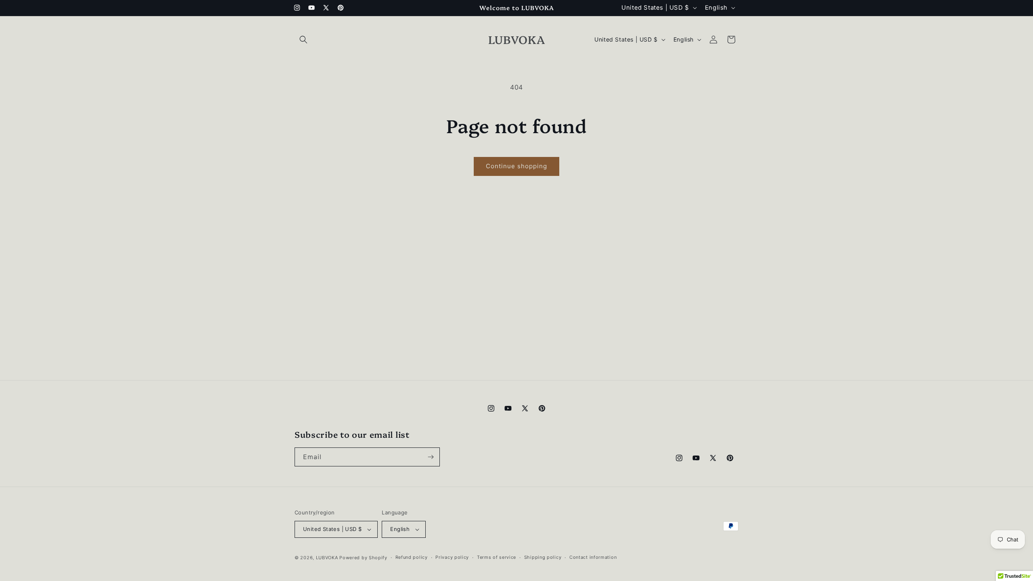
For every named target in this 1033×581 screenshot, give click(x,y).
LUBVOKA (327, 557)
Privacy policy (452, 557)
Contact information (593, 557)
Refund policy (411, 557)
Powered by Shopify (363, 557)
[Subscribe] (430, 456)
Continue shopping (516, 166)
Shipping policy (543, 557)
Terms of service (496, 557)
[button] (303, 39)
